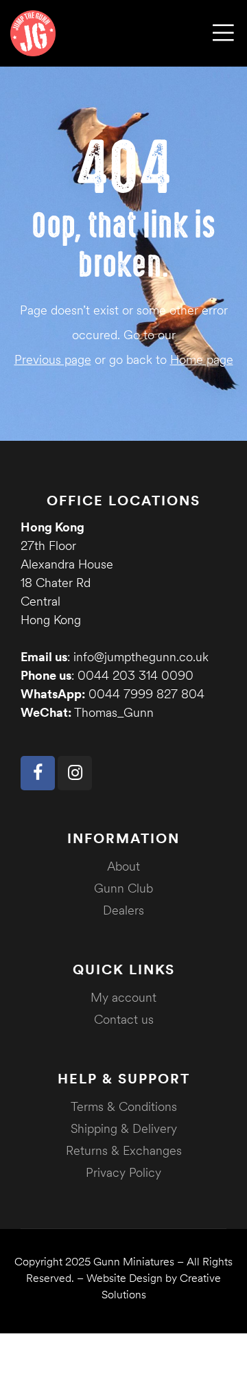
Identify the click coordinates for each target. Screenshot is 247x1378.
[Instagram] (75, 773)
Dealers (123, 910)
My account (123, 997)
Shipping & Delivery (124, 1128)
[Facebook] (38, 773)
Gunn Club (123, 888)
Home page (201, 359)
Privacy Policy (123, 1172)
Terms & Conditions (124, 1106)
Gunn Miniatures (133, 1261)
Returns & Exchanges (124, 1150)
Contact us (124, 1019)
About (123, 866)
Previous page (52, 359)
